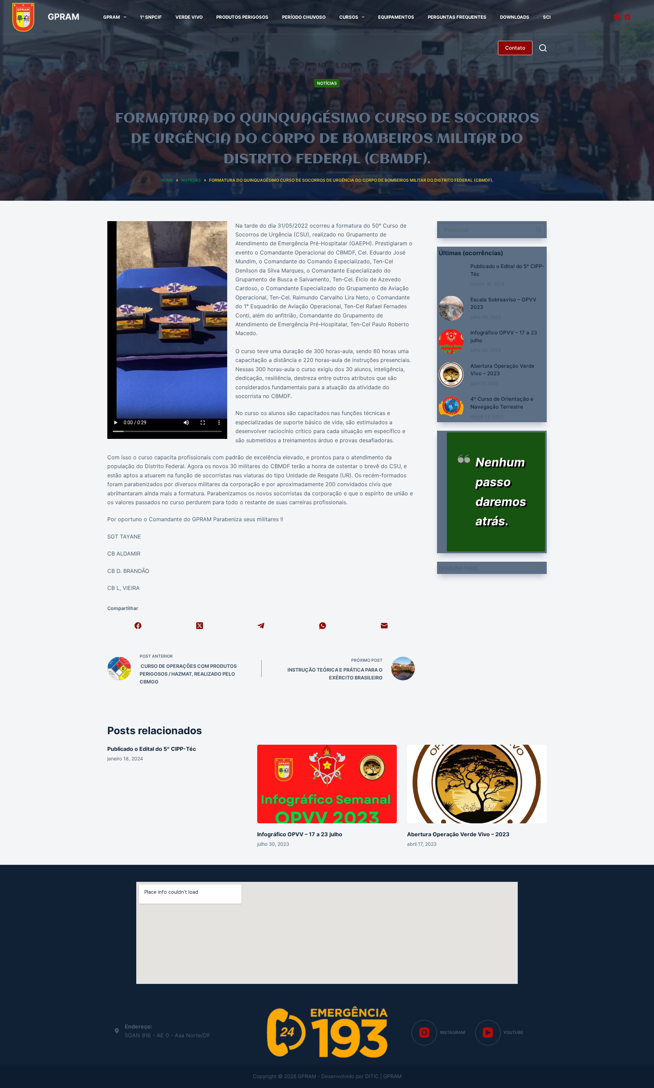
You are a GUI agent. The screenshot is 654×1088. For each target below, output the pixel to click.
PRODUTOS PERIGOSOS (242, 17)
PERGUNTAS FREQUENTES (457, 17)
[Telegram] (261, 625)
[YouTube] (627, 17)
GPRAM (63, 17)
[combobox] (485, 229)
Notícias (327, 83)
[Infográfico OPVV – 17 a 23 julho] (451, 341)
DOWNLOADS (514, 17)
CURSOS (348, 17)
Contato (515, 48)
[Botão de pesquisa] (538, 229)
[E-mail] (384, 625)
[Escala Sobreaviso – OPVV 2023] (451, 308)
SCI (547, 17)
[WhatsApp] (323, 625)
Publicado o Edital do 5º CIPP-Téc (151, 748)
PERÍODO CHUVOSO (304, 17)
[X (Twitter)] (200, 625)
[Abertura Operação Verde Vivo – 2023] (451, 374)
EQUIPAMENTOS (396, 17)
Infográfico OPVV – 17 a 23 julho (299, 834)
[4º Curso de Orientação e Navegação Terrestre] (451, 407)
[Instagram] (617, 17)
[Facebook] (138, 625)
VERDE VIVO (189, 17)
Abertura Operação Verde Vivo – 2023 (458, 834)
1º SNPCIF (151, 17)
